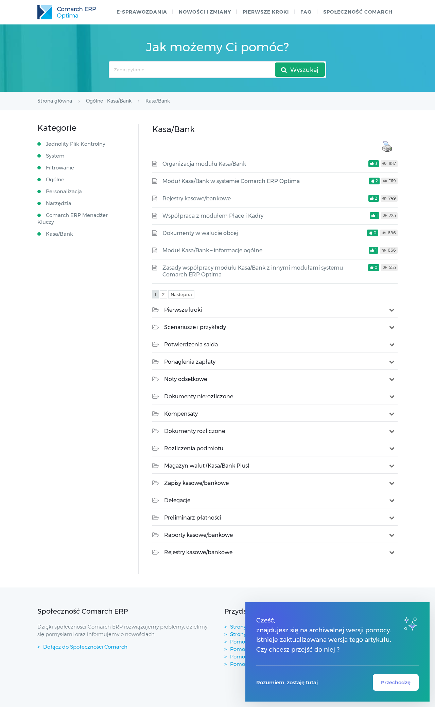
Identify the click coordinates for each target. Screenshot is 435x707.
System (55, 155)
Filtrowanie (60, 167)
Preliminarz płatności (192, 517)
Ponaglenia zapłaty (189, 362)
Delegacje (177, 500)
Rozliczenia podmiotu (193, 448)
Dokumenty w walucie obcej (200, 233)
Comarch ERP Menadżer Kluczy (72, 218)
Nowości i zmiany (205, 12)
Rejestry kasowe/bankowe (196, 198)
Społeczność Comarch (358, 12)
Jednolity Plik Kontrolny (75, 144)
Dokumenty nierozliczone (198, 396)
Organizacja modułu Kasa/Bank (204, 164)
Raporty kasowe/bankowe (198, 535)
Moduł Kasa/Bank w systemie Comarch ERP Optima (231, 181)
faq (306, 12)
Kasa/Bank (59, 234)
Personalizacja (64, 191)
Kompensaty (181, 414)
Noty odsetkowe (185, 379)
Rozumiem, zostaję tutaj (287, 682)
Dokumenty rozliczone (194, 431)
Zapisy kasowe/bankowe (196, 483)
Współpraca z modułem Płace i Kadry (212, 216)
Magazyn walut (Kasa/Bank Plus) (206, 466)
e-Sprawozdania (142, 12)
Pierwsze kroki (266, 12)
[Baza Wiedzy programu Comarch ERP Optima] (66, 12)
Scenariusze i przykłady (195, 327)
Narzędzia (58, 203)
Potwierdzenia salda (191, 344)
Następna (181, 294)
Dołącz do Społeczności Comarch (85, 646)
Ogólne (55, 179)
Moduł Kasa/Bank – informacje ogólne (212, 250)
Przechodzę (396, 682)
